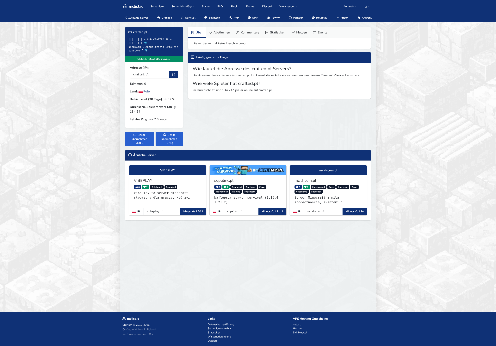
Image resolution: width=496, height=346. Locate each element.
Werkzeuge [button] (286, 6)
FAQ (220, 6)
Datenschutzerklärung (221, 324)
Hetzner (297, 328)
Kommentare (249, 32)
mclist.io (135, 6)
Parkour (297, 18)
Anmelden (349, 6)
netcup (297, 324)
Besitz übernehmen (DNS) (169, 139)
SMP (254, 18)
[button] (367, 6)
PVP (236, 18)
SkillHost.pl (300, 332)
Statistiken (277, 32)
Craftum (127, 325)
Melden (301, 32)
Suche (206, 6)
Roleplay (321, 18)
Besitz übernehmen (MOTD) (139, 139)
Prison (344, 18)
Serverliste (157, 6)
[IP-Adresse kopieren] (173, 74)
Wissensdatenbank (219, 336)
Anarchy (366, 18)
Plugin (234, 6)
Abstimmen (221, 32)
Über (199, 32)
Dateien (212, 341)
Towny (275, 18)
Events (250, 6)
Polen (147, 91)
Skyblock (214, 18)
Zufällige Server (137, 18)
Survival (189, 18)
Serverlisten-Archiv (219, 328)
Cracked (166, 18)
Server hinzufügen (182, 6)
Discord (267, 6)
